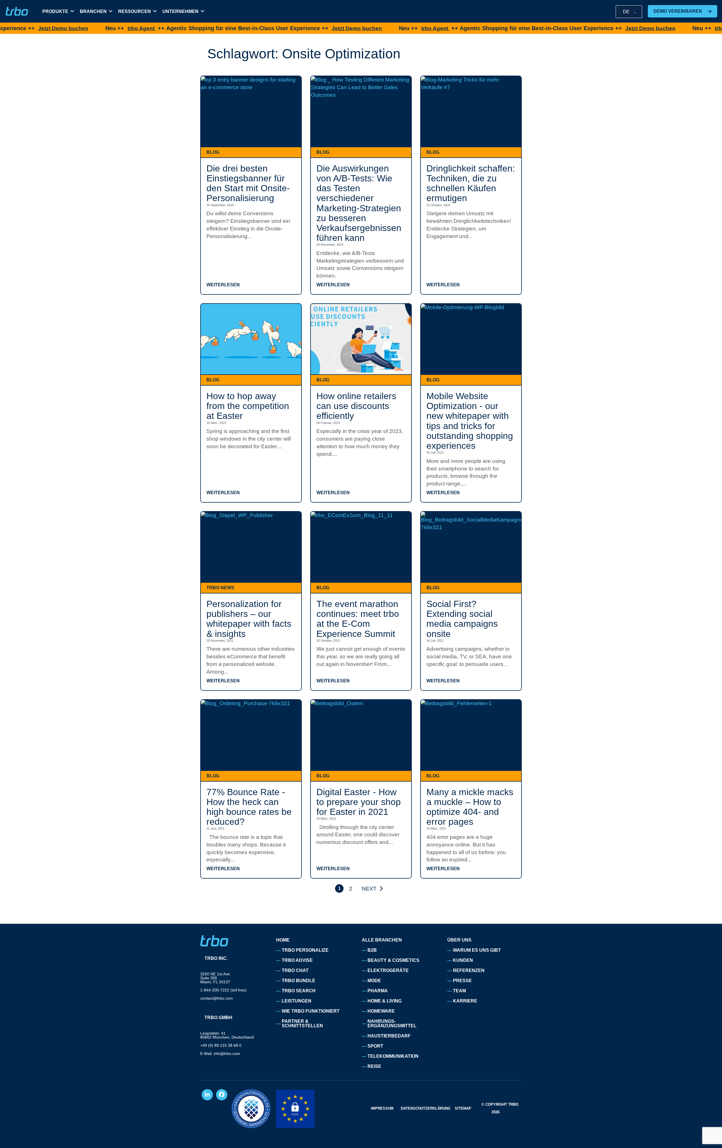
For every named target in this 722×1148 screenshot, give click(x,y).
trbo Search (299, 990)
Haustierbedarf (389, 1035)
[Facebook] (221, 1094)
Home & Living (384, 1001)
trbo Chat (295, 970)
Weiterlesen (223, 285)
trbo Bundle (298, 980)
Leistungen (296, 1001)
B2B (372, 950)
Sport (375, 1046)
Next (369, 889)
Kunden (463, 960)
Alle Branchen (382, 940)
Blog (212, 152)
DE (626, 11)
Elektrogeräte (388, 970)
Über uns (459, 940)
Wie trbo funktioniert (311, 1011)
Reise (374, 1066)
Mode (374, 980)
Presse (462, 980)
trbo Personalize (305, 950)
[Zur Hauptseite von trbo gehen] (17, 11)
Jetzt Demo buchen (26, 28)
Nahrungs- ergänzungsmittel (392, 1023)
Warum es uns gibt (477, 950)
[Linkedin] (207, 1094)
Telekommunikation (393, 1056)
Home (283, 940)
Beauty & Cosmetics (393, 960)
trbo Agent (105, 28)
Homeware (381, 1011)
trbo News (220, 587)
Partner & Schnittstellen (302, 1023)
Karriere (465, 1001)
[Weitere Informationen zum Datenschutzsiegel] (251, 1108)
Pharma (377, 990)
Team (459, 990)
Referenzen (469, 970)
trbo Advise (297, 960)
